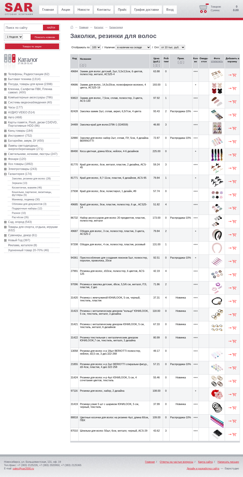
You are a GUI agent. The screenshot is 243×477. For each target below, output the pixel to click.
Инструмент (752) (20, 135)
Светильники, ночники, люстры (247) (32, 154)
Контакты (103, 9)
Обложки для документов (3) (29, 203)
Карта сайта (205, 461)
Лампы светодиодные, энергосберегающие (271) (25, 147)
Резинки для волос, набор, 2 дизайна (102, 390)
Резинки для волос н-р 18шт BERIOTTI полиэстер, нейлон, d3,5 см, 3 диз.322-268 (110, 352)
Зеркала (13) (19, 183)
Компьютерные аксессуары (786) (30, 97)
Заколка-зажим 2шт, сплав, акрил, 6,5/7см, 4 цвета (110, 111)
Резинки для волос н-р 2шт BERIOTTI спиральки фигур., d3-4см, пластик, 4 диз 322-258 (114, 365)
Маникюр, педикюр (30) (26, 199)
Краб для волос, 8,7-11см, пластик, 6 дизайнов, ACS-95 (113, 177)
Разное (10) (19, 213)
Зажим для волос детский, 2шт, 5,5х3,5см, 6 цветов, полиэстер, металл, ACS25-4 (111, 73)
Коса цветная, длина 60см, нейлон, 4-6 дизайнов (109, 151)
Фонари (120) (17, 159)
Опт (156, 47)
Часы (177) (15, 107)
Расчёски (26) (20, 217)
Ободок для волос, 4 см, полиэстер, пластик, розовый (112, 244)
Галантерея (116, 27)
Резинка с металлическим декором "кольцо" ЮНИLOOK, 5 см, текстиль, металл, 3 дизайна (114, 312)
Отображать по (80, 47)
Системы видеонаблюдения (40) (30, 102)
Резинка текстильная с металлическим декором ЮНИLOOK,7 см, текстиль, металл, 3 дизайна (109, 339)
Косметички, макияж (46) (27, 187)
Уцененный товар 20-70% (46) (28, 250)
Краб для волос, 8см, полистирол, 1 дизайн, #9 (108, 191)
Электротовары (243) (22, 169)
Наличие (109, 47)
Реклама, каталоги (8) (22, 245)
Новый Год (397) (19, 240)
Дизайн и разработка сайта (203, 468)
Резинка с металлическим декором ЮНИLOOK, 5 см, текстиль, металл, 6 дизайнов (112, 325)
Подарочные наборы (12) (27, 208)
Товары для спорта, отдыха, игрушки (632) (33, 228)
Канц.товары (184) (20, 130)
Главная (48, 9)
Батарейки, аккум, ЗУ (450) (26, 140)
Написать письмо (228, 461)
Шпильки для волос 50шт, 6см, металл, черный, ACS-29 (113, 430)
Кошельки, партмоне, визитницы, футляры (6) (32, 193)
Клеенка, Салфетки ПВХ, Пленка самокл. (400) (30, 90)
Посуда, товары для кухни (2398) (30, 84)
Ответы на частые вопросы (176, 461)
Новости (83, 9)
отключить (217, 61)
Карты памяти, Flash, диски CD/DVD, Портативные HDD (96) (32, 124)
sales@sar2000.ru (23, 468)
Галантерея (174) (20, 174)
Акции (65, 9)
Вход (170, 9)
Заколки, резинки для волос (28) (31, 178)
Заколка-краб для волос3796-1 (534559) (104, 124)
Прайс (122, 9)
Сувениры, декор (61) (22, 235)
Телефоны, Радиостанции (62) (28, 74)
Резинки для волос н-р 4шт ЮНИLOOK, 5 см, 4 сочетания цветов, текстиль (108, 379)
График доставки (146, 9)
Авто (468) (15, 117)
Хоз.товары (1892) (20, 164)
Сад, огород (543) (20, 222)
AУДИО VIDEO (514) (21, 112)
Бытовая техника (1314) (24, 79)
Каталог (98, 27)
